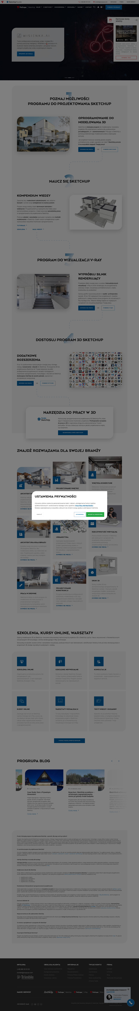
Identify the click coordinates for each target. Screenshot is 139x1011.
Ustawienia (80, 514)
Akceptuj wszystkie (95, 514)
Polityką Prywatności (84, 505)
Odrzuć (39, 514)
